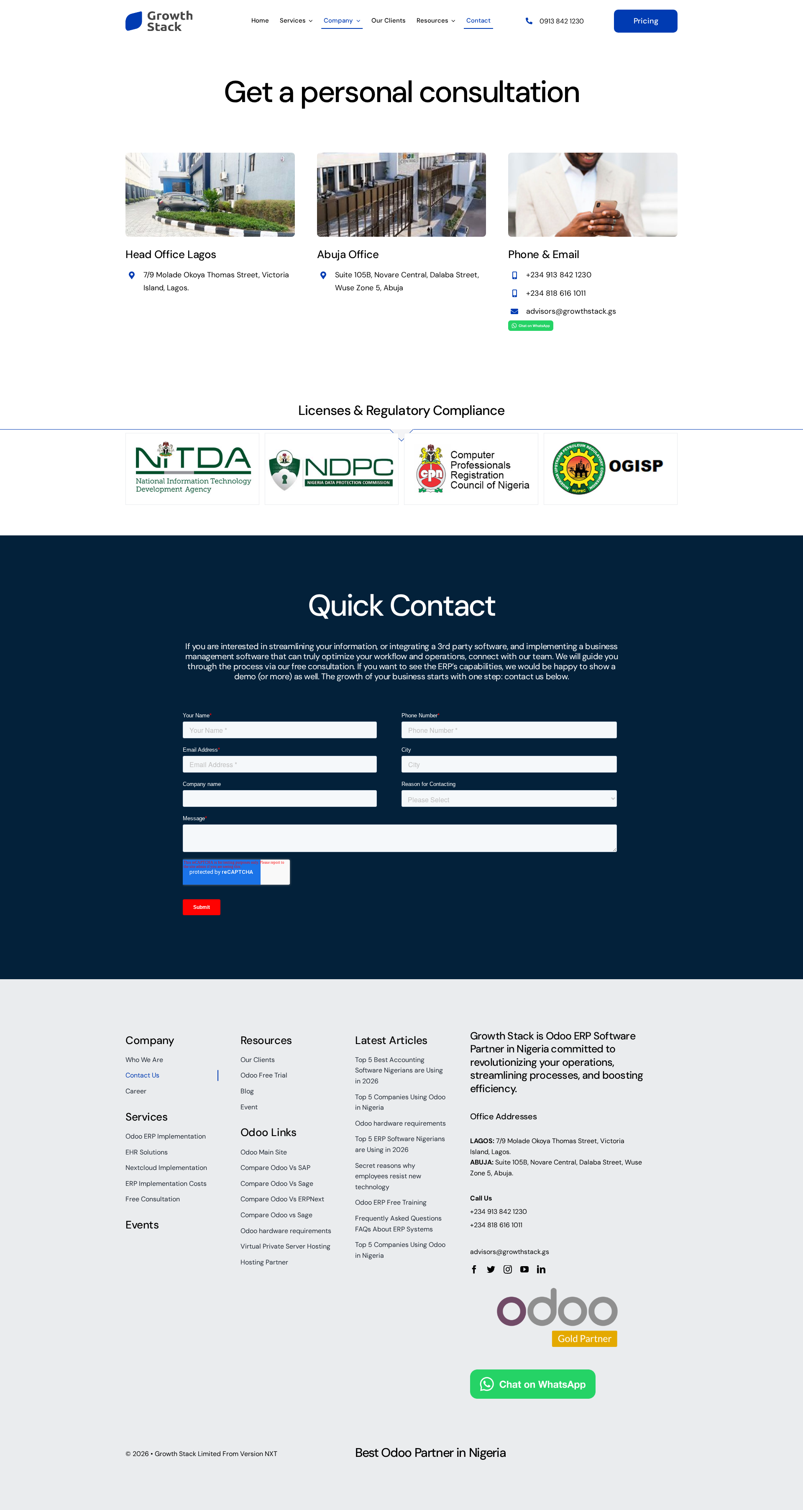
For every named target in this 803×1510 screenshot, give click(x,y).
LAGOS (481, 1140)
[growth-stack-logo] (158, 14)
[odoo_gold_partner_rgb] (557, 1277)
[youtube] (524, 1269)
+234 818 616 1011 (556, 293)
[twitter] (491, 1269)
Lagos (177, 288)
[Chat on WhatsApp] (530, 327)
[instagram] (508, 1269)
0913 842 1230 (562, 21)
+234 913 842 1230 (558, 275)
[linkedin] (541, 1269)
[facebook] (474, 1269)
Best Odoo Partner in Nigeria (430, 1452)
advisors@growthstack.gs (571, 311)
